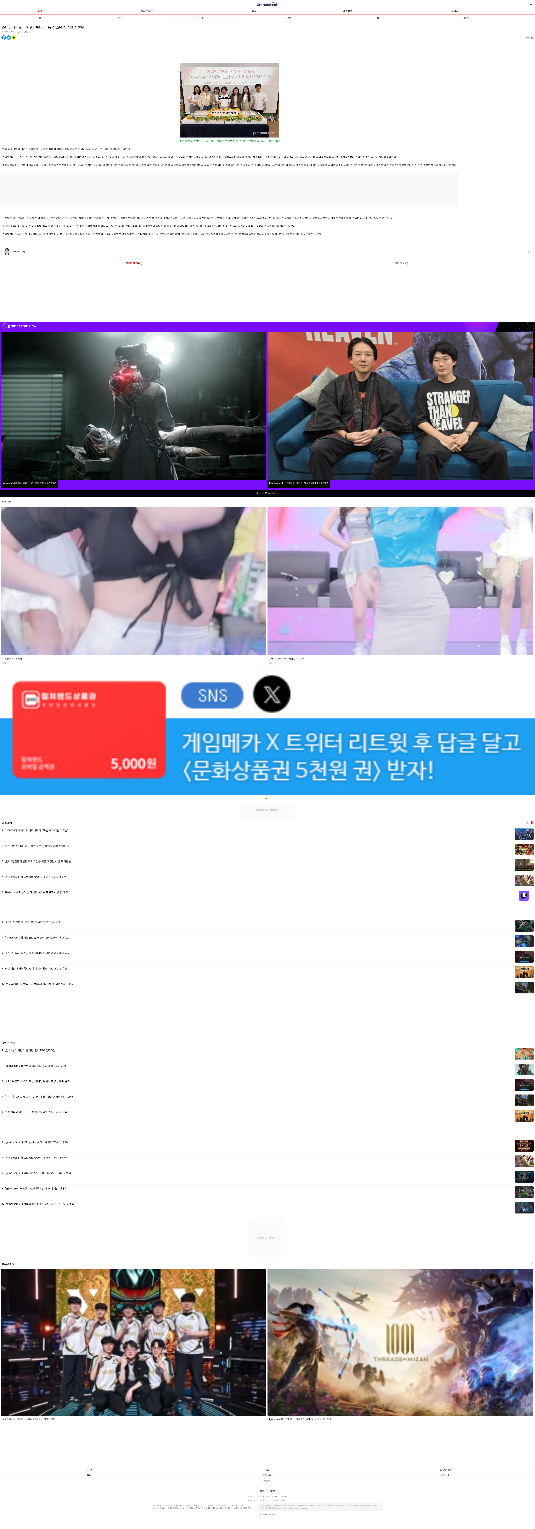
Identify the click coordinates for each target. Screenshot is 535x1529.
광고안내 (275, 1496)
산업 (200, 18)
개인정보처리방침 (263, 1496)
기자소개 (284, 1500)
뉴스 (40, 11)
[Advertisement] (267, 50)
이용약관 (251, 1496)
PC (377, 18)
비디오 (465, 18)
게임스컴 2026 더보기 (266, 493)
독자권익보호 (273, 1500)
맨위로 (269, 1481)
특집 (254, 11)
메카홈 (89, 1469)
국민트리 (445, 1475)
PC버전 (273, 1491)
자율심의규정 (252, 1500)
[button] (266, 798)
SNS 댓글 (401, 263)
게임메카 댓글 (133, 263)
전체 (120, 18)
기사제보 (263, 1500)
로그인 (261, 1491)
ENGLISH (526, 38)
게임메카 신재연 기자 (24, 32)
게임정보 (347, 11)
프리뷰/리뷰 (147, 11)
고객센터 (284, 1496)
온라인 (288, 18)
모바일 (454, 11)
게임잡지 (267, 1475)
